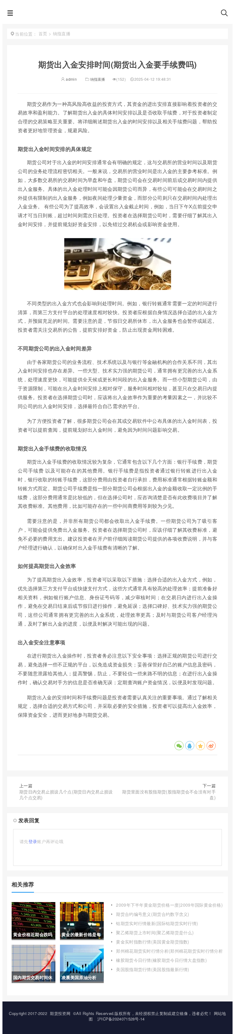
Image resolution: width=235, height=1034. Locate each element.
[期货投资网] (117, 15)
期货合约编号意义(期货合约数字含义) (152, 914)
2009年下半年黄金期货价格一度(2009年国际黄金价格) (169, 905)
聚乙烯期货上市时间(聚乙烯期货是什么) (155, 932)
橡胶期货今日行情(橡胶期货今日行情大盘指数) (161, 960)
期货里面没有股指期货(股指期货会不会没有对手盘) (169, 795)
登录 (32, 841)
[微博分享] (211, 745)
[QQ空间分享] (200, 745)
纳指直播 (97, 79)
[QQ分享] (189, 745)
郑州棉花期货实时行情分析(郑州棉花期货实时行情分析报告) (169, 954)
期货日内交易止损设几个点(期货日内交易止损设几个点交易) (66, 795)
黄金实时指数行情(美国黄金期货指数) (152, 942)
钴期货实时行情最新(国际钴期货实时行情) (157, 923)
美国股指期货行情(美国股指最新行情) (152, 969)
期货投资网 (60, 1013)
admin (71, 79)
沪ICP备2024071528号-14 (121, 1019)
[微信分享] (179, 745)
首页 (43, 33)
